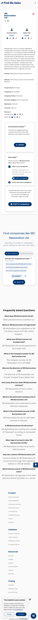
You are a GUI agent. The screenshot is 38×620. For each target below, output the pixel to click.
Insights (10, 559)
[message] (33, 616)
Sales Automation (13, 508)
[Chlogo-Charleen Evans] (16, 38)
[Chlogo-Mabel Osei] (31, 38)
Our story (11, 556)
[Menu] (35, 2)
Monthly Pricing (13, 589)
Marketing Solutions (14, 541)
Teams (10, 519)
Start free (11, 585)
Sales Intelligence (13, 500)
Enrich (21, 145)
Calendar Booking (13, 515)
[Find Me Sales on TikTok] (30, 599)
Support (10, 563)
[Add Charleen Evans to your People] (15, 114)
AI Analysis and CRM (14, 504)
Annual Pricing (12, 592)
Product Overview (13, 497)
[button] (19, 264)
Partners (10, 570)
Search (19, 282)
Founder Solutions (13, 544)
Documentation (13, 566)
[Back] (33, 14)
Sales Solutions (13, 537)
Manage (9, 614)
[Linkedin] (13, 38)
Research (11, 574)
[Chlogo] (8, 21)
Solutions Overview (14, 533)
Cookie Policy (19, 609)
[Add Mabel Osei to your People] (12, 117)
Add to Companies (21, 178)
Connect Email (12, 511)
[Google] (5, 21)
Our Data (11, 522)
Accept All (21, 614)
